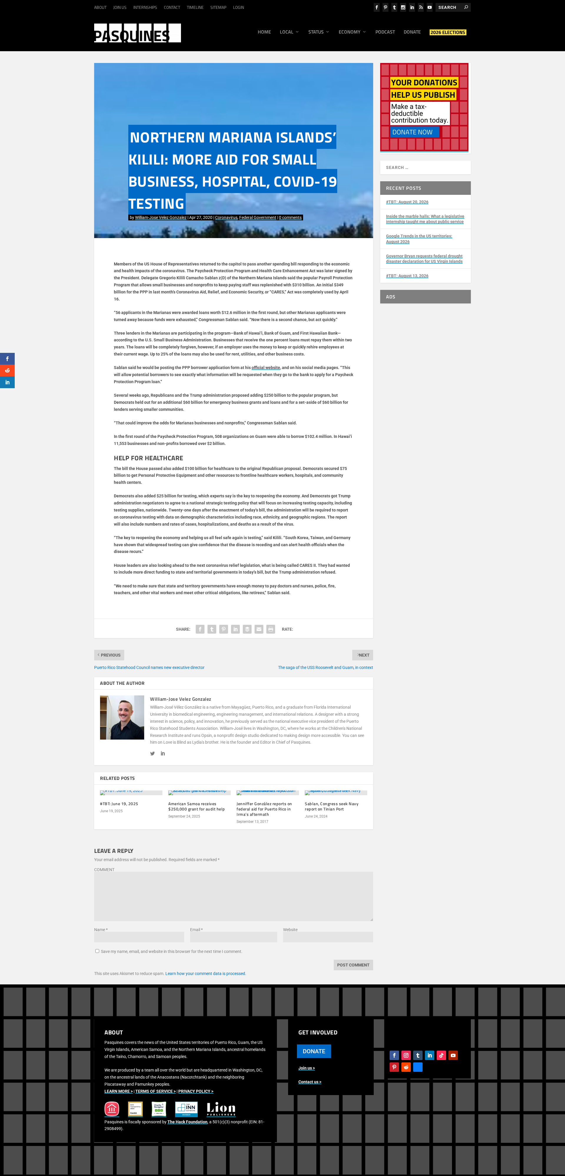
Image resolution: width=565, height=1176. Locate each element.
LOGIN (238, 7)
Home (264, 32)
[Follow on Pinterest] (394, 1067)
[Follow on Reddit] (406, 1067)
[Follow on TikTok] (441, 1055)
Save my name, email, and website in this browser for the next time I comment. (171, 951)
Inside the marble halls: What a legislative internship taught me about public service (425, 219)
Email (196, 929)
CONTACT (172, 7)
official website (266, 367)
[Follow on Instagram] (406, 1055)
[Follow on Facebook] (394, 1055)
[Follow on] (418, 1067)
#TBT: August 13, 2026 (407, 275)
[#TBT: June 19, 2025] (131, 792)
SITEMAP (218, 7)
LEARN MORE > (118, 1091)
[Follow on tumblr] (418, 1055)
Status (316, 32)
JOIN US (120, 7)
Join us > (306, 1068)
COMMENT (104, 869)
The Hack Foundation (187, 1121)
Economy (349, 32)
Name (101, 929)
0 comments (290, 217)
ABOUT (100, 7)
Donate (412, 32)
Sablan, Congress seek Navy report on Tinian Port (331, 806)
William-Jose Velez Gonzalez (161, 217)
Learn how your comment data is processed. (205, 973)
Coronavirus (226, 217)
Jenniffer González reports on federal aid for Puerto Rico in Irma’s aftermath (264, 808)
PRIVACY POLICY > (195, 1091)
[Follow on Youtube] (453, 1055)
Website (290, 929)
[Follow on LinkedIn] (429, 1055)
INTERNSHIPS (145, 7)
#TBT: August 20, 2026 (407, 202)
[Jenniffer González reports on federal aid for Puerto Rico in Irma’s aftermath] (268, 792)
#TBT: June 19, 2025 (119, 803)
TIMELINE (195, 7)
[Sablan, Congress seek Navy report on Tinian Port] (336, 792)
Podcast (385, 32)
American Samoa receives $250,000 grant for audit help (196, 806)
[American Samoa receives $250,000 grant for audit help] (199, 792)
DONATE (314, 1051)
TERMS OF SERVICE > (155, 1091)
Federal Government (257, 217)
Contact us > (309, 1081)
